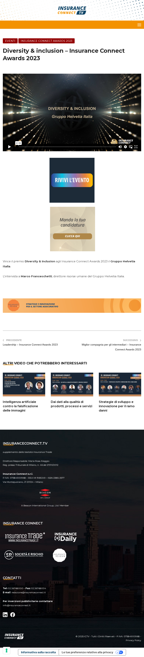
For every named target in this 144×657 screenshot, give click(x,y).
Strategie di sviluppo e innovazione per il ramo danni (117, 406)
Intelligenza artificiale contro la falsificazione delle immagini (20, 406)
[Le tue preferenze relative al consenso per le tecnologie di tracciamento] (6, 650)
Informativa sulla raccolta (38, 652)
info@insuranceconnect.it (17, 605)
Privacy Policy (133, 640)
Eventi (10, 41)
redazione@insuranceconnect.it (29, 592)
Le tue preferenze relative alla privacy (87, 652)
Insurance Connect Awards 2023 (46, 41)
